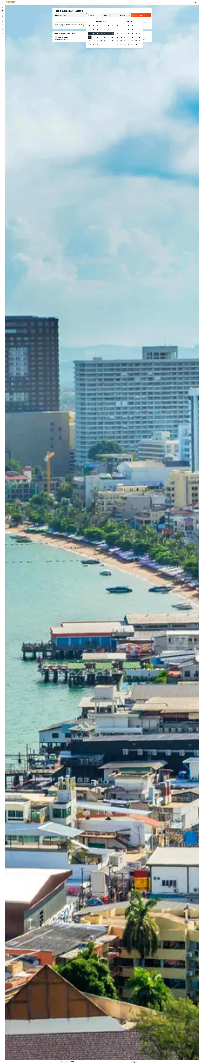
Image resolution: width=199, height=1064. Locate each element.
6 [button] (112, 29)
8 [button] (93, 33)
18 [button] (104, 37)
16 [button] (97, 37)
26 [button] (108, 41)
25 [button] (104, 41)
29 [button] (93, 44)
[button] (2, 2)
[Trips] (3, 29)
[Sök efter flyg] (3, 7)
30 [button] (97, 44)
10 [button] (101, 33)
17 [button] (101, 37)
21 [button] (89, 41)
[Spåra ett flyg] (3, 24)
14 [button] (89, 37)
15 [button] (93, 37)
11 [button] (104, 33)
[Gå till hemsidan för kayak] (10, 2)
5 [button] (108, 29)
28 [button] (90, 44)
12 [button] (108, 33)
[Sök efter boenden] (3, 10)
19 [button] (108, 37)
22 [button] (93, 41)
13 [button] (112, 33)
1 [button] (93, 29)
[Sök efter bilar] (3, 13)
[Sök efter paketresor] (3, 16)
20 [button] (112, 37)
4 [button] (104, 29)
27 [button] (112, 41)
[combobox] (71, 15)
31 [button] (136, 44)
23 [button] (97, 41)
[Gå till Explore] (3, 21)
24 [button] (101, 41)
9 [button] (97, 33)
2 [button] (97, 29)
